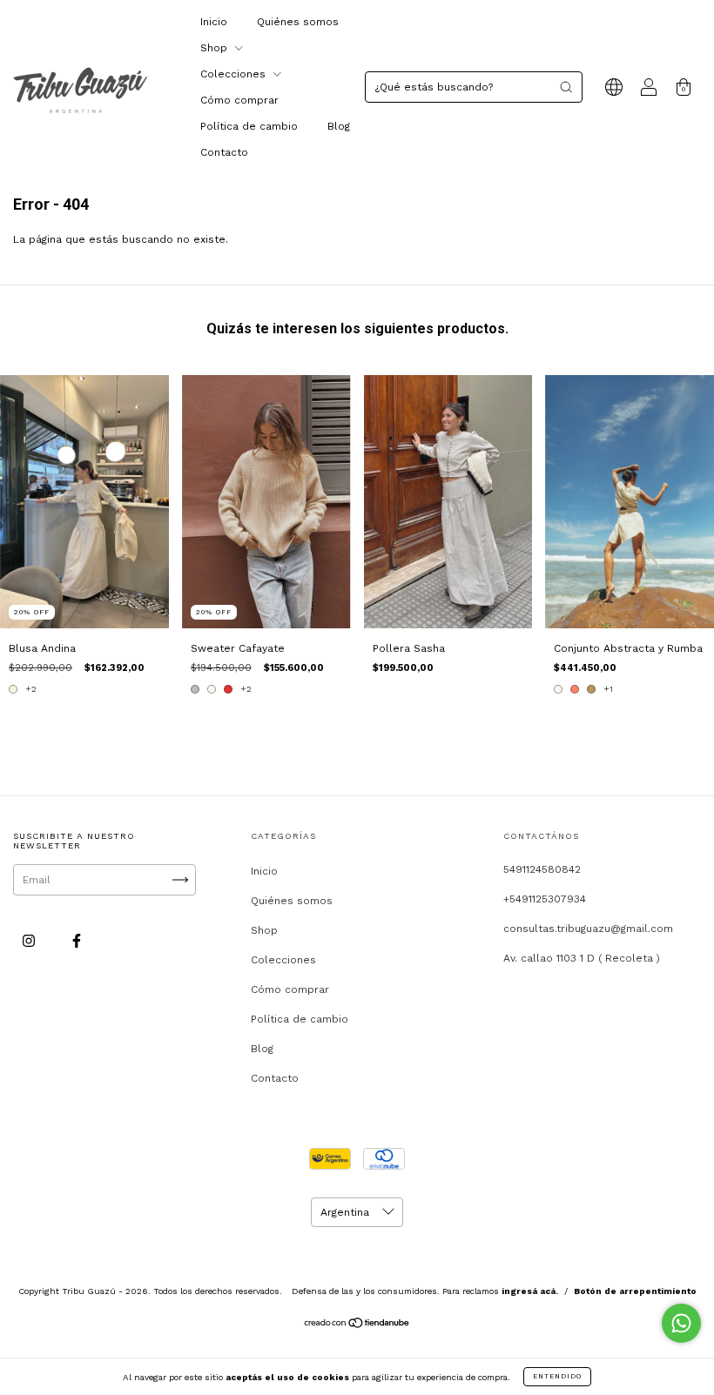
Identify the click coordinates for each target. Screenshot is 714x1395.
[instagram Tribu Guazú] (30, 941)
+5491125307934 (544, 899)
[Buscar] (566, 87)
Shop (215, 48)
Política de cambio (249, 126)
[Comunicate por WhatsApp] (681, 1323)
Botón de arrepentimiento (635, 1291)
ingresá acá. (530, 1291)
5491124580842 (542, 869)
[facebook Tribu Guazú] (76, 941)
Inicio (213, 22)
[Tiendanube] (357, 1325)
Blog (338, 126)
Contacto (224, 152)
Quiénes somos (298, 22)
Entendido (557, 1376)
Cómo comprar (239, 100)
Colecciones (234, 74)
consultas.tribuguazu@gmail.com (588, 928)
